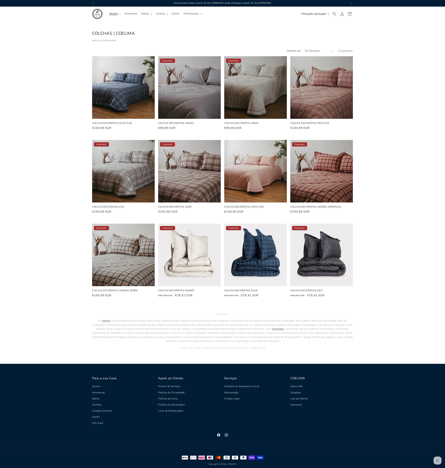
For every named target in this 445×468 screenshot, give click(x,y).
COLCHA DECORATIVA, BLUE (241, 290)
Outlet (96, 417)
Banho (96, 398)
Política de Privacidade (171, 392)
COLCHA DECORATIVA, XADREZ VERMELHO (315, 206)
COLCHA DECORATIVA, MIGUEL (176, 123)
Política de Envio (168, 398)
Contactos (296, 404)
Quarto (96, 386)
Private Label (232, 398)
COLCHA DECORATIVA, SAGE (175, 206)
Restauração (231, 392)
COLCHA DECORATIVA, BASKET (176, 290)
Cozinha (96, 404)
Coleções (295, 392)
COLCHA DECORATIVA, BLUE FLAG (112, 123)
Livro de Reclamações (171, 410)
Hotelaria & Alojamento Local (241, 386)
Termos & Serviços (169, 386)
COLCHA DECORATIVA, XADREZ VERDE (115, 290)
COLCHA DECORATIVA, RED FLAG (309, 123)
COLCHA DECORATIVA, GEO (306, 290)
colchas (106, 320)
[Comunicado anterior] (93, 3)
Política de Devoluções (171, 404)
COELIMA (232, 464)
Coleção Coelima (102, 410)
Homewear (98, 392)
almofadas (278, 328)
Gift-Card (97, 423)
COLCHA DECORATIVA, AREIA (241, 123)
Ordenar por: (294, 50)
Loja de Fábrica (299, 398)
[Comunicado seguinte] (351, 3)
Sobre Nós (296, 386)
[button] (115, 13)
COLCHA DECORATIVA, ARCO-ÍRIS (244, 206)
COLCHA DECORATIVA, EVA (108, 206)
